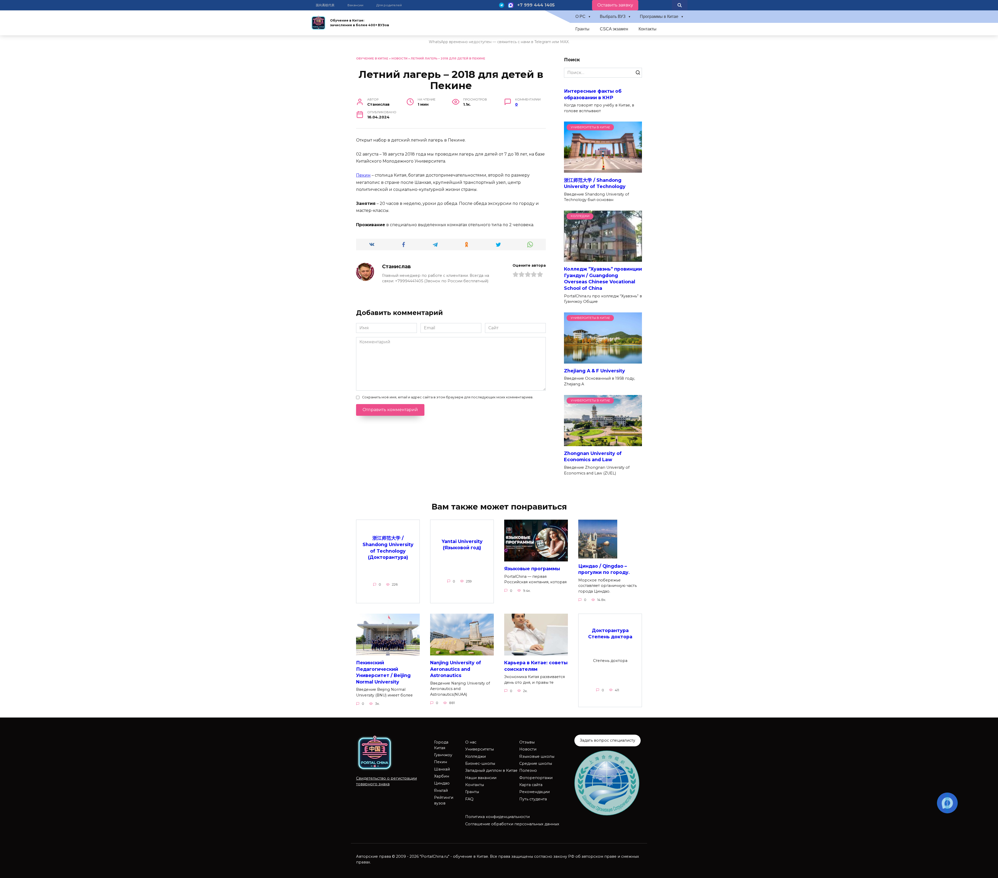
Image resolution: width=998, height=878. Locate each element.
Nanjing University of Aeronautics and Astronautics (455, 669)
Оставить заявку (615, 5)
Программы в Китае (659, 16)
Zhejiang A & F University (594, 370)
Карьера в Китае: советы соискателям (536, 666)
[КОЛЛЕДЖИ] (603, 258)
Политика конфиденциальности (497, 816)
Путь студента (533, 799)
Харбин (441, 776)
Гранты (582, 29)
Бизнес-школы (480, 763)
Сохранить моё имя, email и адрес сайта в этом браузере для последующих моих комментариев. (447, 397)
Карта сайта (530, 784)
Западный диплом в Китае (491, 770)
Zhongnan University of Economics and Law (593, 457)
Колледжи (475, 756)
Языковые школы (536, 756)
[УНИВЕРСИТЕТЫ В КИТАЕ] (603, 169)
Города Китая (441, 745)
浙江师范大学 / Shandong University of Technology (595, 183)
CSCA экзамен (614, 29)
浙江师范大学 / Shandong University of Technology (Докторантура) (388, 547)
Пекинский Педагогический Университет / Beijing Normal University (383, 672)
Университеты (479, 749)
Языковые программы (532, 568)
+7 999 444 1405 (536, 5)
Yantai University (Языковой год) (462, 544)
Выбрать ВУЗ (613, 16)
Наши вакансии (480, 777)
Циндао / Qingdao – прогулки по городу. (604, 569)
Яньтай (441, 790)
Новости (399, 58)
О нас (470, 742)
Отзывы (527, 742)
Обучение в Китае (372, 58)
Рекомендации (534, 791)
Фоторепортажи (536, 777)
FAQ (469, 799)
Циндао (442, 783)
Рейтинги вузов (443, 800)
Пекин (363, 175)
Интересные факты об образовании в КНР (592, 94)
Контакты (647, 29)
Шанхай (442, 769)
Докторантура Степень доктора (610, 633)
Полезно (528, 770)
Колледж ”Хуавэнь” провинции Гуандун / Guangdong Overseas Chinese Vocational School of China (603, 278)
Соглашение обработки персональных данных (512, 824)
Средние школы (535, 763)
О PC (580, 16)
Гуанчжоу (443, 755)
